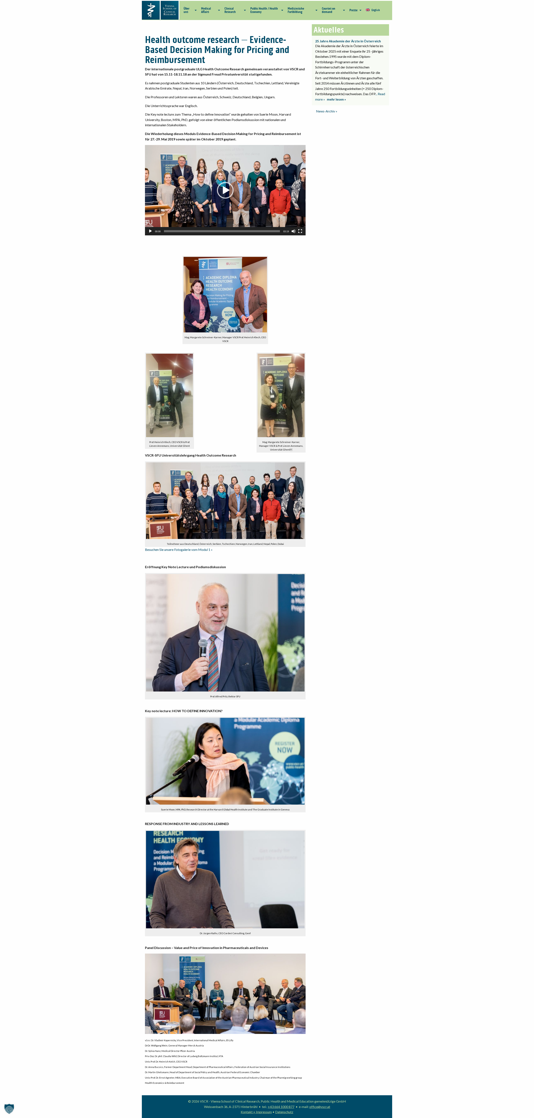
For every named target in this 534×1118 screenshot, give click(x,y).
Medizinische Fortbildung (296, 10)
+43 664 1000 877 (281, 1107)
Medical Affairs (206, 10)
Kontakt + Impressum (256, 1112)
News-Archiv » (326, 111)
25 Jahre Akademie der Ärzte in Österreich (348, 41)
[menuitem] (189, 10)
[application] (225, 190)
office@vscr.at (319, 1107)
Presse (353, 10)
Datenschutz (284, 1112)
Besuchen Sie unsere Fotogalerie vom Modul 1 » (179, 549)
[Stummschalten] (293, 231)
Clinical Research (230, 10)
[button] (225, 190)
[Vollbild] (300, 231)
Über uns (186, 10)
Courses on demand (328, 10)
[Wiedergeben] (150, 231)
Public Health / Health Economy (264, 10)
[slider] (222, 231)
